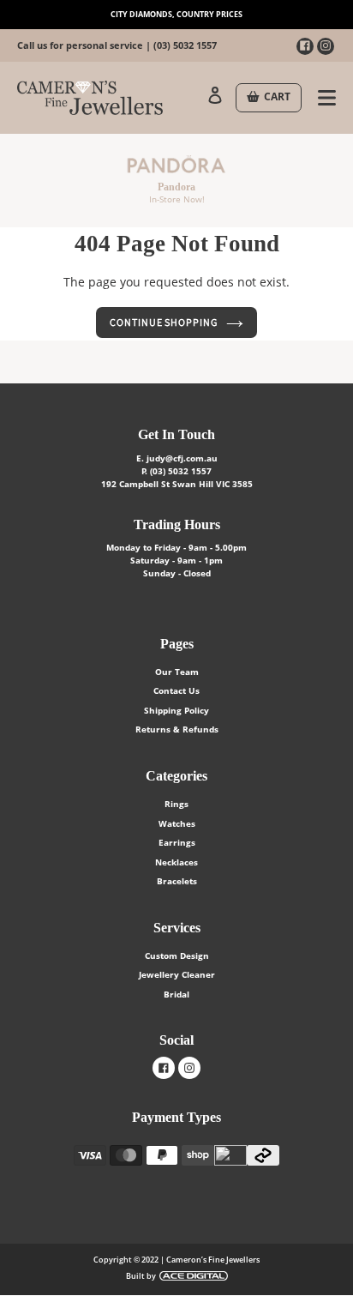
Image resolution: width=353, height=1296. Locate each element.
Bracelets (177, 881)
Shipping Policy (176, 710)
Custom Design (177, 955)
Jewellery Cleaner (177, 974)
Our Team (177, 672)
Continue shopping (164, 322)
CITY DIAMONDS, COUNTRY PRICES (176, 14)
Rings (176, 804)
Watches (177, 823)
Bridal (176, 994)
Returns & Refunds (176, 729)
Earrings (177, 842)
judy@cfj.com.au (182, 458)
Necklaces (176, 862)
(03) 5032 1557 (185, 45)
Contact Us (176, 690)
